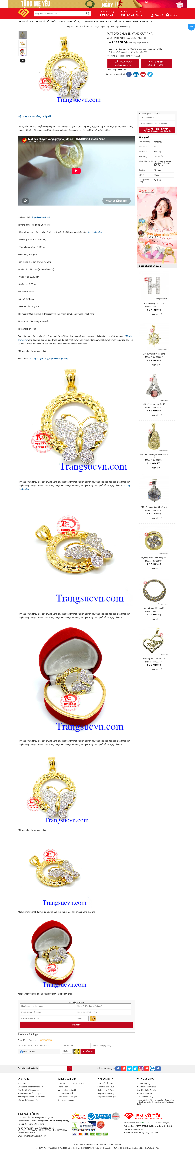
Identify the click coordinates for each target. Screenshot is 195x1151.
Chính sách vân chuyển (67, 1097)
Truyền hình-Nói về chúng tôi (30, 1093)
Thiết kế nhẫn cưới (105, 1083)
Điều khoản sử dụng (66, 1100)
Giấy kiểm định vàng (106, 1093)
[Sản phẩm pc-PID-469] (157, 225)
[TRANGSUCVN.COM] (24, 16)
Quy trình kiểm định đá (146, 1090)
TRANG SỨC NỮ (42, 21)
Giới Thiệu (22, 1083)
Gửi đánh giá (88, 1051)
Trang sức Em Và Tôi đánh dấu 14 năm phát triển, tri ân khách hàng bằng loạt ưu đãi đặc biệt (155, 1102)
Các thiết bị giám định (146, 1087)
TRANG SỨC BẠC (74, 21)
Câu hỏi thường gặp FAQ (28, 1100)
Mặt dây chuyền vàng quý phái (34, 116)
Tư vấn (191, 26)
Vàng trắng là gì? (144, 1083)
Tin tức (139, 15)
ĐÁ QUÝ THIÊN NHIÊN (115, 21)
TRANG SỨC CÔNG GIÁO (94, 21)
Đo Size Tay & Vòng (106, 1090)
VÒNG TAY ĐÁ (132, 21)
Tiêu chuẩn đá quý (145, 1097)
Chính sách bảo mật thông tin (30, 1087)
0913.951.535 (155, 63)
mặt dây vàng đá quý (58, 358)
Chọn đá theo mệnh (145, 1093)
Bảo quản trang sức (106, 1087)
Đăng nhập (159, 15)
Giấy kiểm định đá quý (107, 1097)
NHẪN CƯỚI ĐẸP (58, 21)
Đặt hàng (76, 1024)
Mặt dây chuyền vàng (38, 358)
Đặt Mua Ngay (123, 63)
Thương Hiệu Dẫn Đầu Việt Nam (31, 1097)
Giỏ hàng (172, 15)
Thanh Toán (63, 1087)
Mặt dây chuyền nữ (41, 217)
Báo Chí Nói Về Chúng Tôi (28, 1090)
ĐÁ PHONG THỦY (147, 21)
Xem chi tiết (157, 314)
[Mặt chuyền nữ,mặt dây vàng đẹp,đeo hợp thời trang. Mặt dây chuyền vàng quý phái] (23, 44)
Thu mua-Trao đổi (65, 1093)
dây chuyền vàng (94, 232)
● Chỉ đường (39, 1124)
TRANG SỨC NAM (26, 21)
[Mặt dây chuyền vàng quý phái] (23, 35)
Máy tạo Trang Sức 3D (67, 1090)
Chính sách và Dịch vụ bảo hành (71, 1083)
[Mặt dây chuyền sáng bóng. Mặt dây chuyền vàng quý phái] (23, 52)
